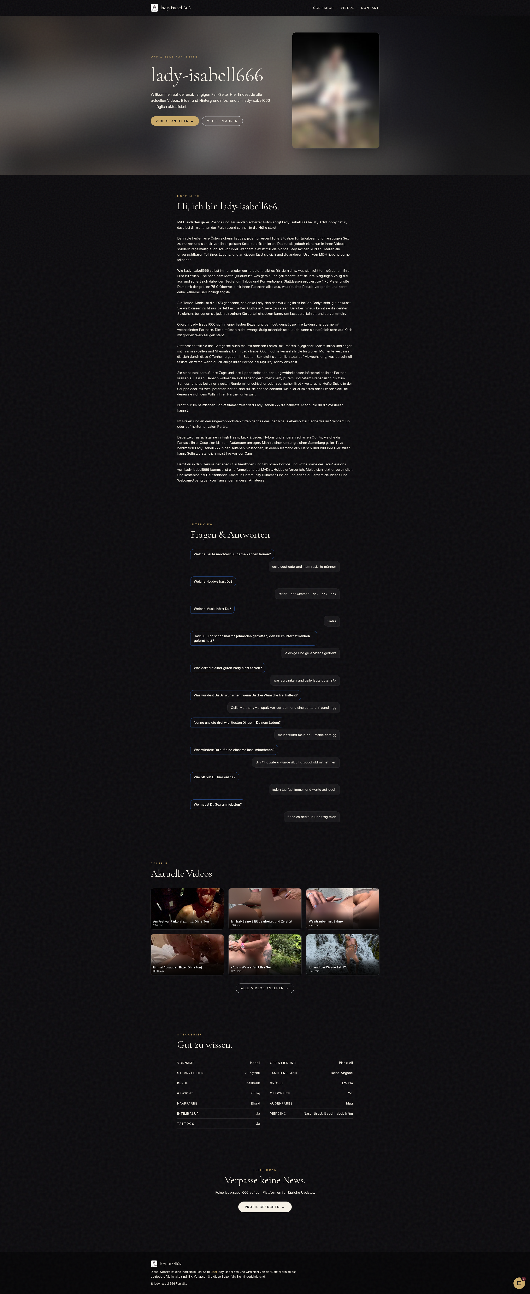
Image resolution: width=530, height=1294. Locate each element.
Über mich (323, 8)
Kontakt (370, 8)
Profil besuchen (265, 1207)
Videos (348, 8)
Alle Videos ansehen (265, 988)
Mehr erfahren (222, 121)
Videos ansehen (175, 121)
